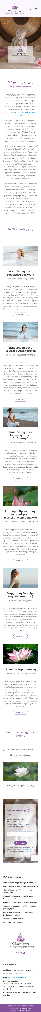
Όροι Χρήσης (26, 1008)
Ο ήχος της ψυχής (27, 1006)
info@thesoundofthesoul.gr (18, 977)
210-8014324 (17, 974)
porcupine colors (24, 1010)
